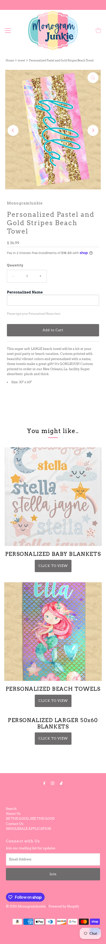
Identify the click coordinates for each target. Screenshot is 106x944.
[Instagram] (52, 783)
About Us (13, 814)
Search (11, 809)
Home (10, 60)
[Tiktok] (61, 783)
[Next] (93, 130)
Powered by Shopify (64, 906)
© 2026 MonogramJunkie (26, 906)
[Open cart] (98, 30)
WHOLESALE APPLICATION (28, 829)
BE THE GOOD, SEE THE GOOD (30, 818)
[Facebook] (44, 783)
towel (21, 60)
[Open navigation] (8, 30)
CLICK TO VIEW (53, 566)
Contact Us (14, 824)
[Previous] (13, 130)
